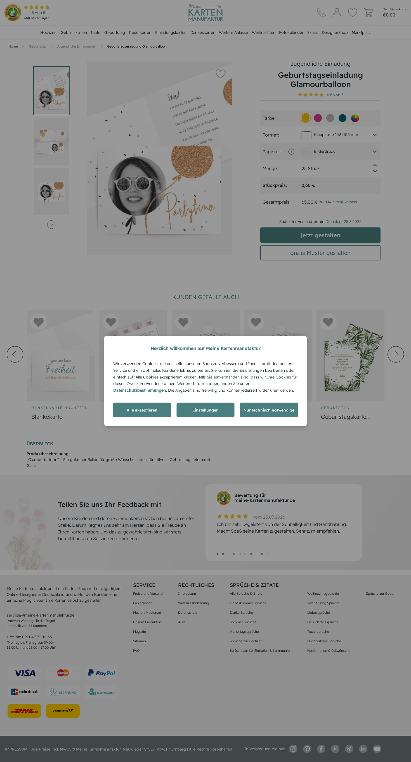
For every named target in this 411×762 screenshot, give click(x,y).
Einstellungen (205, 409)
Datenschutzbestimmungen (139, 390)
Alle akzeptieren (142, 409)
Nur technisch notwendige (269, 409)
